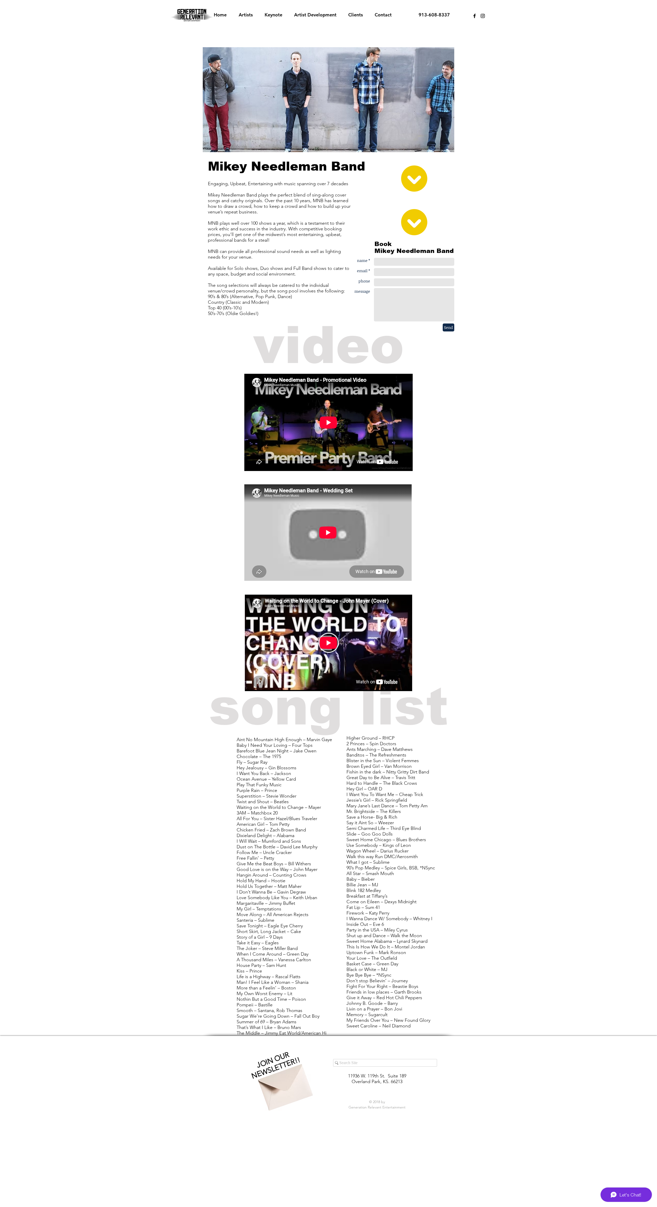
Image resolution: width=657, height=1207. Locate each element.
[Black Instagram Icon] (483, 16)
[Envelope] (284, 1082)
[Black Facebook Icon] (474, 16)
